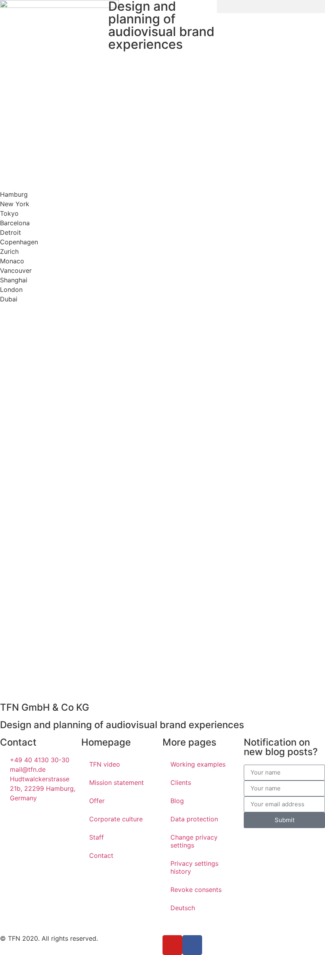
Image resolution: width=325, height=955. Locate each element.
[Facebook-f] (192, 945)
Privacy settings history (194, 867)
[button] (271, 6)
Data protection (194, 819)
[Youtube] (172, 945)
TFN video (104, 764)
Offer (97, 801)
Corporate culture (116, 819)
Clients (180, 782)
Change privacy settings (194, 841)
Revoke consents (196, 890)
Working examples (198, 764)
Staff (96, 837)
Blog (177, 801)
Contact (101, 855)
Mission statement (116, 782)
